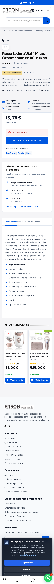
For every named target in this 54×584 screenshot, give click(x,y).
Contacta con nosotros (14, 463)
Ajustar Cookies (27, 576)
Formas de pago (11, 450)
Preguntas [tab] (35, 222)
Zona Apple (9, 503)
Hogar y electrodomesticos (20, 31)
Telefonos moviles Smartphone (18, 520)
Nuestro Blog (10, 438)
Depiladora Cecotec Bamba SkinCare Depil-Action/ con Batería (15, 355)
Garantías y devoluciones (15, 491)
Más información (28, 555)
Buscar (33, 581)
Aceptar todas (27, 563)
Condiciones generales (14, 487)
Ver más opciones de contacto (21, 206)
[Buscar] (46, 20)
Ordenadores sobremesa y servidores (21, 512)
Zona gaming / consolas (15, 516)
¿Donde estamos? (12, 446)
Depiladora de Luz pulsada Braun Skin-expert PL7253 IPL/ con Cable (40, 355)
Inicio (4, 31)
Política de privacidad (13, 483)
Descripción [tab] (11, 222)
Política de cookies (12, 479)
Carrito (39, 10)
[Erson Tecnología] (15, 10)
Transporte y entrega (13, 454)
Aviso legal (9, 475)
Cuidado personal (42, 31)
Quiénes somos (11, 442)
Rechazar (27, 569)
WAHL (8, 40)
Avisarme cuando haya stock (27, 140)
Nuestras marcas (12, 459)
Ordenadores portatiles (14, 507)
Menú (18, 582)
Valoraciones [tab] (23, 222)
